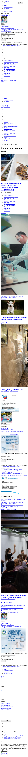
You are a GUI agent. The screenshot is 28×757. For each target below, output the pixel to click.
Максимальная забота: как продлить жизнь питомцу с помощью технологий (12, 505)
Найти (20, 2)
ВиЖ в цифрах (8, 138)
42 (4, 40)
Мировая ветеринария (9, 70)
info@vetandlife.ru (5, 15)
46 (1, 661)
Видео (5, 74)
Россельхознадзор (8, 7)
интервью (3, 213)
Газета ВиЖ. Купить (6, 31)
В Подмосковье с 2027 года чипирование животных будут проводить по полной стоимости (14, 474)
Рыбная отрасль (8, 129)
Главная (6, 143)
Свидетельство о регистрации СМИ (13, 736)
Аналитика (7, 73)
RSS (5, 734)
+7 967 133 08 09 (5, 105)
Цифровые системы (9, 63)
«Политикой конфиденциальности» (10, 45)
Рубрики (6, 1)
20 (1, 461)
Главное (6, 122)
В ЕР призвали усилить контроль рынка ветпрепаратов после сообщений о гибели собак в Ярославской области (14, 471)
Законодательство (8, 60)
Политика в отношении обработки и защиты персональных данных (13, 738)
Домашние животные (9, 66)
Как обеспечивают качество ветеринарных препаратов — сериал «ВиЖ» (12, 296)
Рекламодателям (8, 11)
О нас (5, 5)
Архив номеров (8, 9)
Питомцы (3, 299)
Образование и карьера (10, 71)
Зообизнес (6, 67)
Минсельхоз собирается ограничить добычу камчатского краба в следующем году (11, 186)
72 (4, 661)
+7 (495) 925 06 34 (5, 703)
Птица (5, 127)
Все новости (7, 76)
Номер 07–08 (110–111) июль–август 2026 (12, 29)
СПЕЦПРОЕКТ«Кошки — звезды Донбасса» (8, 323)
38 (1, 40)
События (6, 140)
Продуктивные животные (11, 64)
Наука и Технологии (9, 69)
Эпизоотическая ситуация (11, 62)
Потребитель (7, 134)
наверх (3, 676)
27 (4, 461)
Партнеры (6, 8)
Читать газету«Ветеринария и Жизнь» (7, 27)
